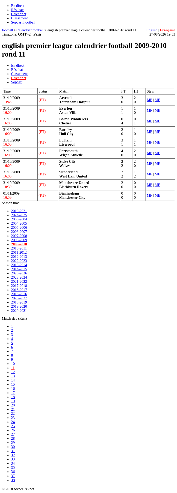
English (151, 30)
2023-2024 (19, 277)
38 (13, 480)
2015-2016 (19, 294)
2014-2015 (19, 269)
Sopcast (16, 82)
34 (13, 463)
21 (13, 409)
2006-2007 (19, 232)
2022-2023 (19, 261)
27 (13, 434)
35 (13, 467)
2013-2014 (19, 265)
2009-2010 (19, 244)
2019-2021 (19, 211)
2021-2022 (19, 281)
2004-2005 (19, 223)
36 (13, 472)
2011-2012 (19, 252)
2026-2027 (19, 298)
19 (13, 401)
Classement (19, 18)
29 (13, 443)
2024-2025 (19, 215)
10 (13, 364)
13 (13, 376)
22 (13, 413)
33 (13, 459)
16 (13, 389)
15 (13, 384)
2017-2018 (19, 286)
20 (13, 405)
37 (13, 476)
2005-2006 (19, 227)
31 (13, 451)
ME (157, 100)
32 (13, 455)
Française (167, 30)
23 (13, 418)
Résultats (17, 10)
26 (13, 430)
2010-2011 (19, 248)
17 (13, 393)
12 (13, 372)
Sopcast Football (23, 22)
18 (13, 397)
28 (13, 438)
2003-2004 (19, 219)
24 (13, 422)
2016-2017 (19, 290)
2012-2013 (19, 257)
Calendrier (18, 14)
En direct (17, 6)
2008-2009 (19, 240)
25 (13, 426)
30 (13, 447)
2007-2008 (19, 236)
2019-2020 (19, 306)
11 (13, 368)
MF (149, 100)
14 (13, 380)
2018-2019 (19, 302)
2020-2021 (19, 311)
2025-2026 (19, 273)
